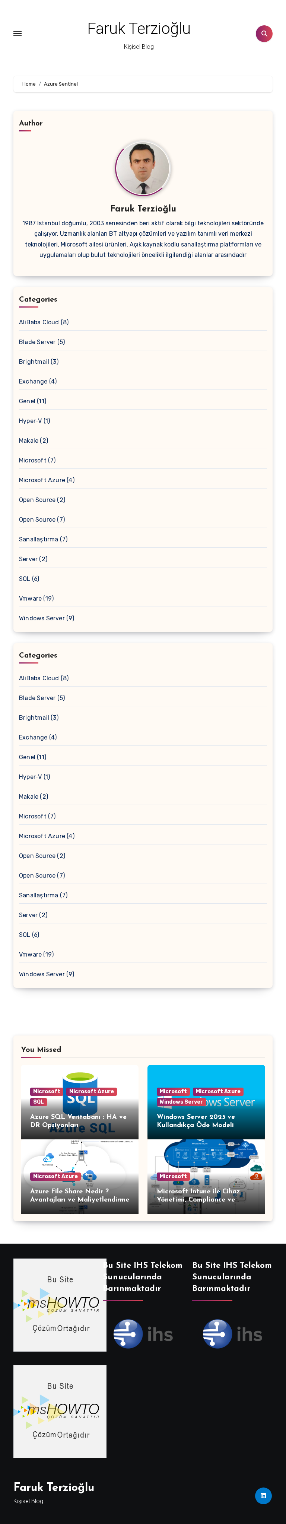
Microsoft (33, 460)
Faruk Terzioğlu (139, 28)
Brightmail (34, 361)
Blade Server (37, 342)
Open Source (37, 499)
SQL (25, 578)
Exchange (33, 381)
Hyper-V (30, 420)
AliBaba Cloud (39, 322)
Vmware (30, 598)
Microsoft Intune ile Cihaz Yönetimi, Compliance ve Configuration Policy (198, 1200)
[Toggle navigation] (17, 33)
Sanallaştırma (38, 539)
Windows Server (42, 618)
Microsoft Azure (42, 480)
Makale (28, 440)
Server (28, 559)
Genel (27, 401)
